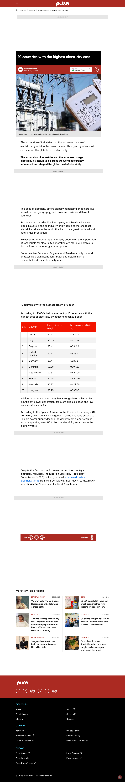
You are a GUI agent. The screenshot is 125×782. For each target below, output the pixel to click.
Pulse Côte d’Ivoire (24, 763)
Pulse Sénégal (72, 753)
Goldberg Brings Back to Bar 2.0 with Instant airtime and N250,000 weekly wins (95, 621)
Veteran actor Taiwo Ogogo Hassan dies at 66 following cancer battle (45, 604)
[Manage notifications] (120, 777)
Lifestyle (35, 615)
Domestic (32, 10)
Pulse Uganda (72, 758)
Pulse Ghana (21, 753)
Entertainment (38, 597)
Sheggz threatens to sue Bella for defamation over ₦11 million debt (44, 644)
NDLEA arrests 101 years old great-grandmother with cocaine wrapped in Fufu (94, 604)
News (83, 597)
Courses (70, 719)
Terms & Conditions (25, 740)
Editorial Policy (73, 735)
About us (20, 730)
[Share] (96, 69)
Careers (70, 714)
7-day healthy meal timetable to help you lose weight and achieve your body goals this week (93, 645)
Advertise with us (23, 735)
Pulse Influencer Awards (77, 740)
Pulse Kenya (21, 758)
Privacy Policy (72, 730)
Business (23, 10)
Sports (69, 709)
